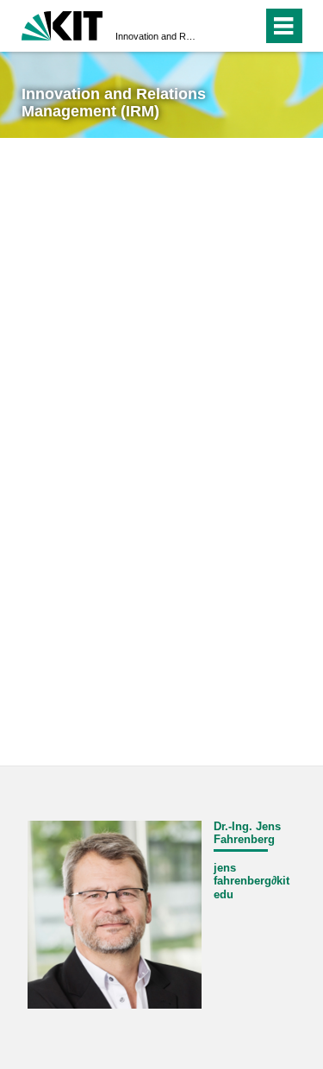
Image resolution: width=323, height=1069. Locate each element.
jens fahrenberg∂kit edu (251, 881)
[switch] (218, 25)
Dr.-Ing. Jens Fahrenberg (247, 833)
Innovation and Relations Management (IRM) (156, 36)
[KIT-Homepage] (62, 24)
